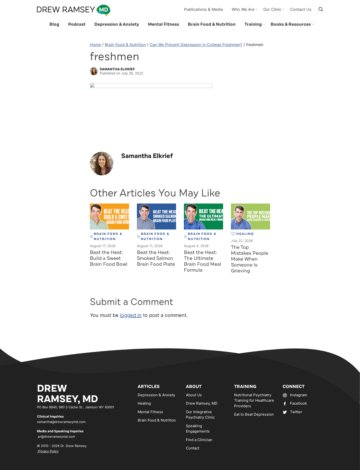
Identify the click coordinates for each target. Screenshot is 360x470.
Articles (149, 386)
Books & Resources (291, 24)
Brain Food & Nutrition (212, 24)
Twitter (296, 412)
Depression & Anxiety (116, 24)
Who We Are (243, 9)
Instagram (298, 395)
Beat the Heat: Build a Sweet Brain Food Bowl (108, 258)
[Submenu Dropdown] (264, 24)
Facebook (298, 403)
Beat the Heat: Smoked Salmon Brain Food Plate (156, 258)
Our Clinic (272, 9)
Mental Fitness (163, 24)
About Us (194, 395)
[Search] (321, 9)
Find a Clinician (199, 439)
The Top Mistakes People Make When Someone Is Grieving (249, 259)
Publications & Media (203, 9)
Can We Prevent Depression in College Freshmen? (196, 44)
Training (253, 24)
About (194, 386)
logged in (131, 315)
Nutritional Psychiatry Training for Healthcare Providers (254, 400)
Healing (144, 403)
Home (95, 44)
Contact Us (300, 9)
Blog (54, 24)
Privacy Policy (48, 451)
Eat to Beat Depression (254, 414)
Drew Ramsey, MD (201, 403)
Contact (192, 448)
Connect (294, 386)
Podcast (76, 24)
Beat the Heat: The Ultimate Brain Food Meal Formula (202, 261)
